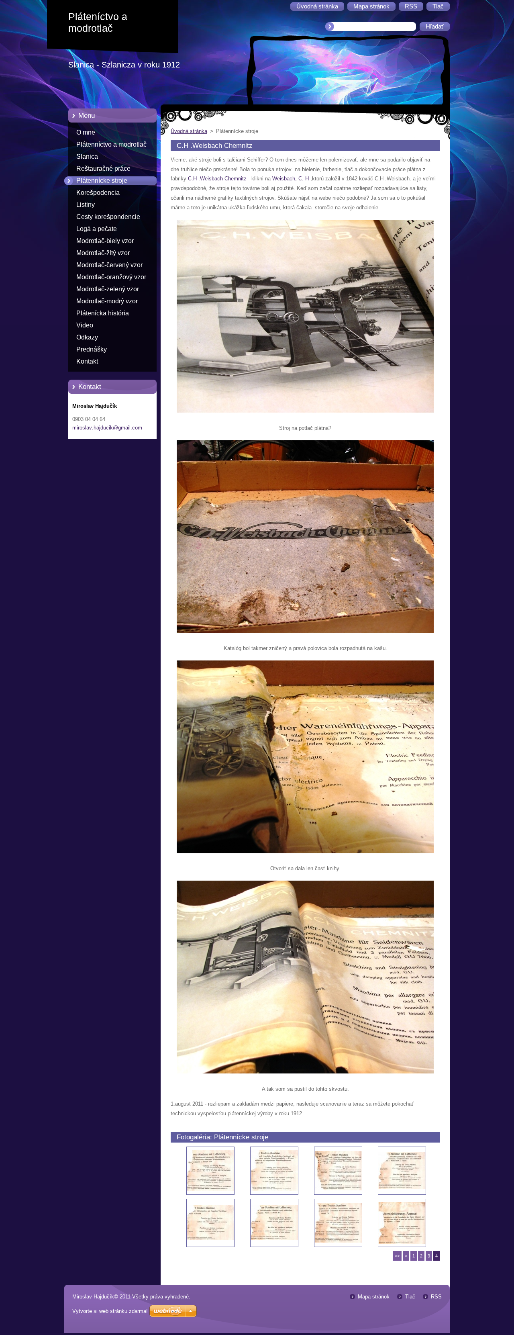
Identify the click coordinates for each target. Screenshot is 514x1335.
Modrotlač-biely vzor (105, 240)
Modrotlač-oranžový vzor (111, 277)
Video (84, 325)
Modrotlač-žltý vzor (103, 252)
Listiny (85, 204)
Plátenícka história (102, 313)
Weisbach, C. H (290, 179)
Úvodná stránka (189, 131)
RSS (436, 1297)
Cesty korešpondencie (108, 216)
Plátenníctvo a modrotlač (111, 144)
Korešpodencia (98, 192)
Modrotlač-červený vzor (109, 265)
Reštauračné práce (103, 168)
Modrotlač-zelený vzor (107, 289)
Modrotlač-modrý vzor (107, 301)
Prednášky (91, 349)
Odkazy (87, 337)
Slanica (87, 156)
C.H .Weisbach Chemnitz (217, 179)
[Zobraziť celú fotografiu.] (210, 1171)
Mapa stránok (374, 1297)
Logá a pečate (96, 228)
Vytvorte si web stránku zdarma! (110, 1311)
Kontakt (87, 361)
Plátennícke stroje (101, 180)
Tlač (410, 1297)
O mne (85, 132)
